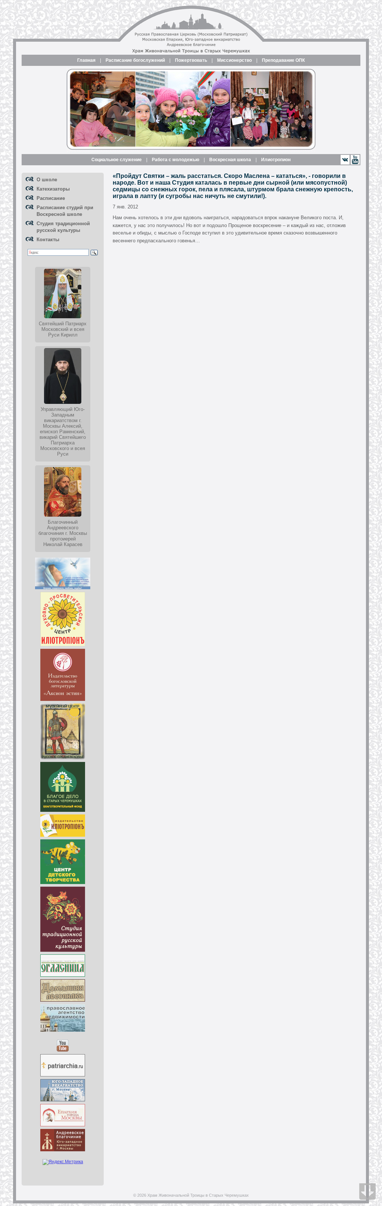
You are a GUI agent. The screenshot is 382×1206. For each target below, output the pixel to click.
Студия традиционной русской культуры (63, 227)
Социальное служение (116, 159)
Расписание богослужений (135, 60)
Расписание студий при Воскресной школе (65, 211)
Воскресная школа (230, 159)
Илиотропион (276, 159)
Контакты (48, 239)
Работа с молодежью (175, 159)
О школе (47, 179)
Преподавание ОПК (283, 60)
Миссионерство (234, 60)
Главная (86, 60)
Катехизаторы (53, 189)
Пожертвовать (191, 60)
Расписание (51, 198)
